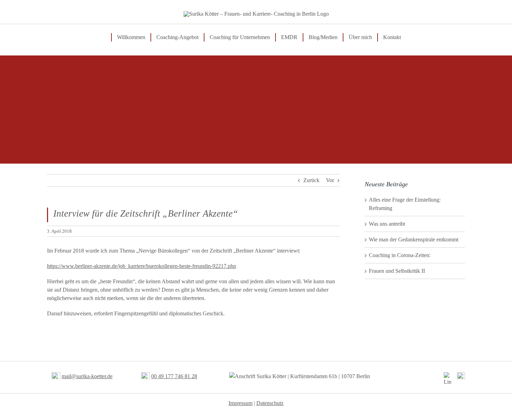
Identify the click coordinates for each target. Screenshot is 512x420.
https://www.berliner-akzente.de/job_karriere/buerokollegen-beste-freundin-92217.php (141, 266)
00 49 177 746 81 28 (174, 376)
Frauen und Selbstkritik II (397, 271)
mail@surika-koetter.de (87, 376)
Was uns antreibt (387, 224)
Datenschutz (270, 403)
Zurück (311, 180)
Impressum (240, 403)
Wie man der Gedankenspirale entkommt (413, 239)
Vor (330, 180)
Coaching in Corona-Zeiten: (399, 255)
